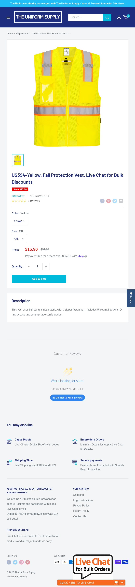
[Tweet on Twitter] (114, 200)
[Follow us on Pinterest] (27, 562)
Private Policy (81, 505)
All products (22, 33)
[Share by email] (121, 200)
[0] (126, 17)
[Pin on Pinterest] (108, 200)
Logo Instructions (83, 500)
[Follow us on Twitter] (15, 562)
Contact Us (79, 516)
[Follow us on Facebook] (9, 562)
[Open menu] (8, 17)
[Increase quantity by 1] (46, 266)
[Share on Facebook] (102, 200)
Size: (18, 231)
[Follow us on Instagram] (21, 562)
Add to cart (39, 278)
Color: (20, 213)
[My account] (119, 17)
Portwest (18, 196)
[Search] (107, 17)
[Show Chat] (116, 582)
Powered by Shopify (17, 576)
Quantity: (17, 266)
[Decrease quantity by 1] (28, 266)
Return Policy (81, 510)
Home (10, 33)
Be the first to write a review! (67, 397)
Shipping (78, 494)
